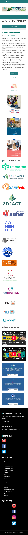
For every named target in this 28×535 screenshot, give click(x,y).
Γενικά (5, 483)
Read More (14, 73)
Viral (15, 532)
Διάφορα (6, 487)
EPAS (5, 462)
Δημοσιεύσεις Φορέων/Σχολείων (12, 485)
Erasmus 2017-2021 (8, 466)
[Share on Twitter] (15, 78)
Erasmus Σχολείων (8, 470)
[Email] (19, 78)
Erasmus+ (6, 472)
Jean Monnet (7, 476)
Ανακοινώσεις (7, 480)
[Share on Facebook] (13, 78)
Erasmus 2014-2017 (8, 464)
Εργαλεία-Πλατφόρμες (9, 489)
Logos (5, 478)
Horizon (5, 474)
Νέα (4, 493)
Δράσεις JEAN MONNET (9, 35)
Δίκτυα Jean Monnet (11, 33)
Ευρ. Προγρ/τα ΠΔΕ (8, 491)
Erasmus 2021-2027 (8, 468)
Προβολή (6, 495)
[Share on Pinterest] (17, 78)
